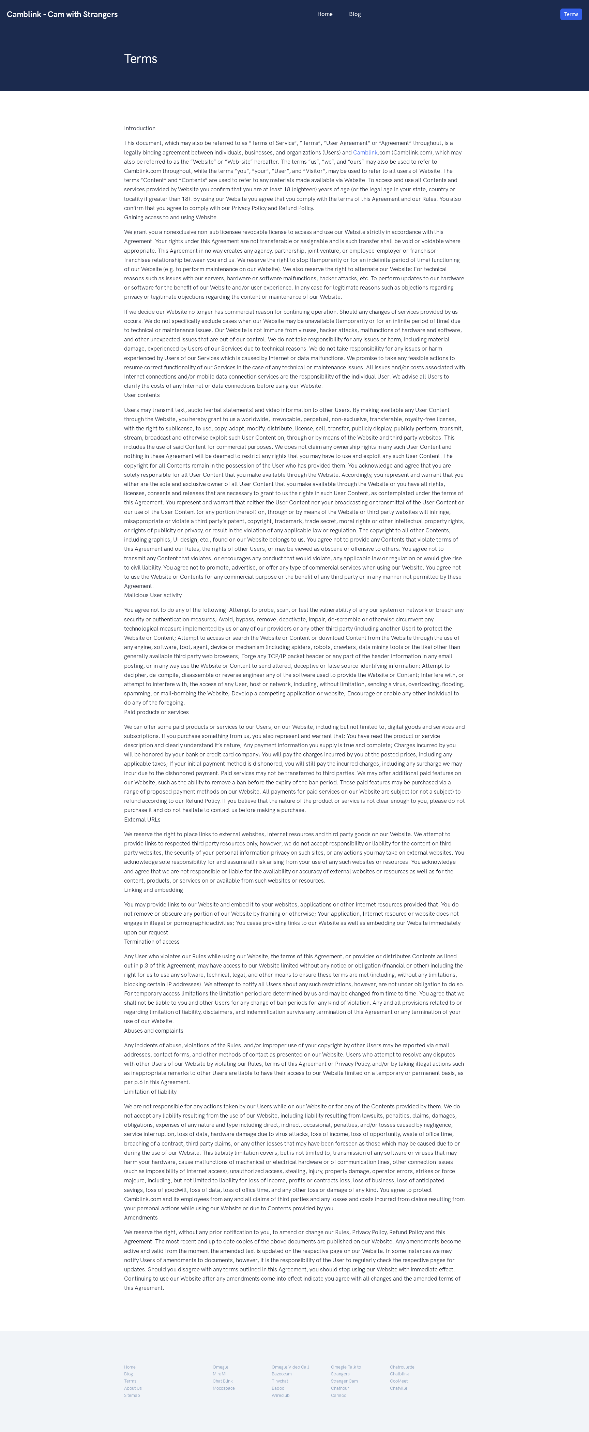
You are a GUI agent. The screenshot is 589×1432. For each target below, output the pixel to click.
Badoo (278, 1388)
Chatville (398, 1388)
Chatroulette (402, 1367)
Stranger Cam (344, 1381)
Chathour (340, 1388)
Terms (571, 14)
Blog (355, 14)
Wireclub (281, 1395)
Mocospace (224, 1388)
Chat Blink (223, 1381)
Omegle (220, 1367)
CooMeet (399, 1381)
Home (325, 14)
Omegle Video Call (290, 1367)
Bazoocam (282, 1373)
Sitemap (132, 1395)
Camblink (365, 152)
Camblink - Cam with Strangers (62, 14)
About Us (133, 1388)
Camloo (338, 1395)
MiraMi (219, 1373)
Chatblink (399, 1373)
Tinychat (280, 1381)
